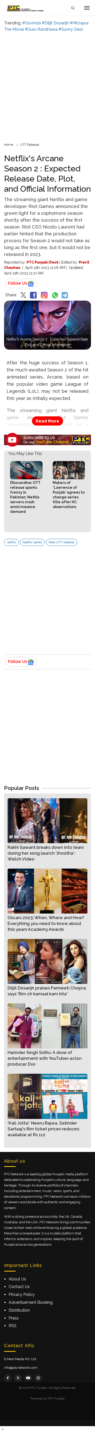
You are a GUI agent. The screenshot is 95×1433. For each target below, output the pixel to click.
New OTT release (61, 542)
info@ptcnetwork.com (20, 1368)
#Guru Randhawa (41, 29)
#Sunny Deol (71, 29)
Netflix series (32, 542)
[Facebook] (8, 1378)
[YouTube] (28, 1378)
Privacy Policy (22, 1294)
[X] (18, 1378)
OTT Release (29, 144)
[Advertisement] (47, 86)
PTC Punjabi (56, 1398)
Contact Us (19, 1286)
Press (14, 1318)
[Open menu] (87, 8)
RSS (12, 1325)
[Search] (72, 8)
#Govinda (31, 23)
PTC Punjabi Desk (43, 262)
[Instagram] (38, 1378)
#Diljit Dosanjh (55, 23)
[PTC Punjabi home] (26, 7)
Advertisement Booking (31, 1302)
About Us (17, 1279)
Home (8, 144)
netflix (11, 542)
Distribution (19, 1310)
